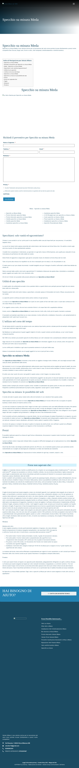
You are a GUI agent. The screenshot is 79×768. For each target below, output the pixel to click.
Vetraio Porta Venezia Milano (49, 637)
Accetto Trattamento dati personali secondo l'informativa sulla (22, 188)
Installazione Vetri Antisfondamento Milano (53, 629)
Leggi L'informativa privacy (29, 762)
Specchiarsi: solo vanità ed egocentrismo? (15, 68)
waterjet (70, 568)
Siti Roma (62, 764)
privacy (38, 188)
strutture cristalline (12, 480)
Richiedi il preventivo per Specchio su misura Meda (18, 64)
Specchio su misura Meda (11, 62)
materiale (12, 470)
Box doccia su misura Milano (49, 631)
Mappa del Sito (53, 762)
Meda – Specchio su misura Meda (13, 66)
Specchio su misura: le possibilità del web (15, 75)
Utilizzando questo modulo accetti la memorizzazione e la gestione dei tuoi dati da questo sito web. (30, 191)
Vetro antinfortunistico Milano (50, 645)
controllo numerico (22, 494)
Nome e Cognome (9, 142)
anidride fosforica (33, 484)
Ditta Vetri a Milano (47, 626)
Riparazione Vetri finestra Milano (50, 642)
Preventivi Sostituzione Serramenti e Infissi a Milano (56, 640)
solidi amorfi (6, 472)
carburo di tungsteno (40, 498)
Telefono (6, 149)
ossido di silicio (57, 482)
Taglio (5, 81)
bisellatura (9, 545)
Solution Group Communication (51, 764)
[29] (50, 531)
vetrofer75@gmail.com (12, 746)
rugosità (17, 543)
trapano (21, 562)
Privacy (6, 184)
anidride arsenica (48, 484)
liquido (41, 470)
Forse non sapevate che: (10, 79)
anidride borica (18, 484)
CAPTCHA (6, 194)
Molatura (6, 83)
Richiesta (6, 155)
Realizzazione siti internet (34, 764)
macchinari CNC (44, 530)
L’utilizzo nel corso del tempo (12, 72)
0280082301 (9, 748)
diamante (54, 498)
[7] (68, 469)
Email (42, 149)
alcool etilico (55, 514)
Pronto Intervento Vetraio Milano (50, 634)
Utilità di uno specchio (10, 70)
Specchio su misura (47, 648)
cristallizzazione (63, 470)
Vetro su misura (45, 623)
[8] (10, 471)
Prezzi (5, 77)
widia (48, 498)
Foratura (6, 85)
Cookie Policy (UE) (43, 762)
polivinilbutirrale (8, 514)
